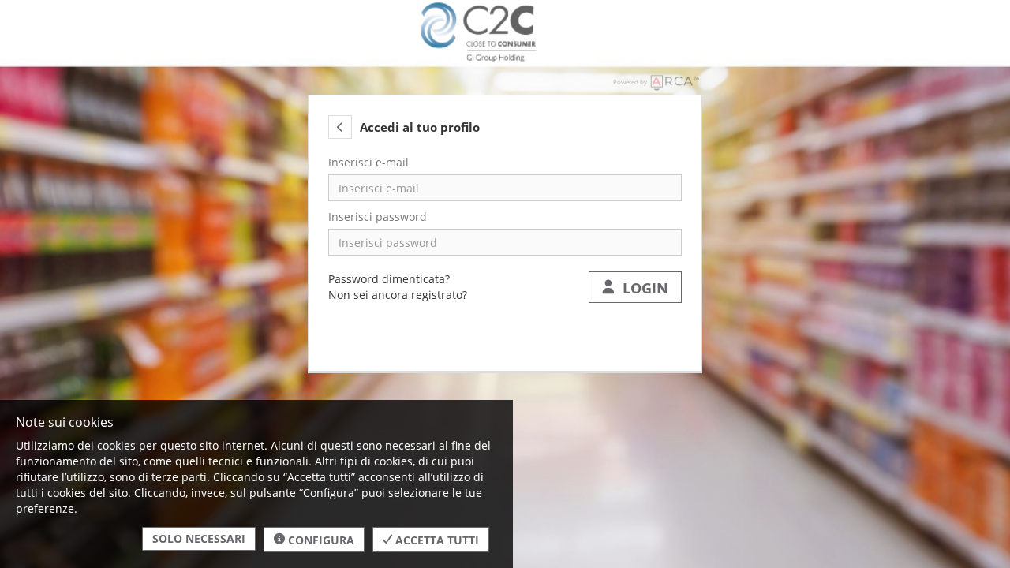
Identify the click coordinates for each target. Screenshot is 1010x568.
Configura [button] (319, 539)
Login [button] (641, 287)
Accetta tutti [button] (435, 539)
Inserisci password (377, 216)
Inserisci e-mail (368, 162)
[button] (340, 127)
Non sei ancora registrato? (397, 294)
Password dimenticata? (389, 278)
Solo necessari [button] (198, 538)
